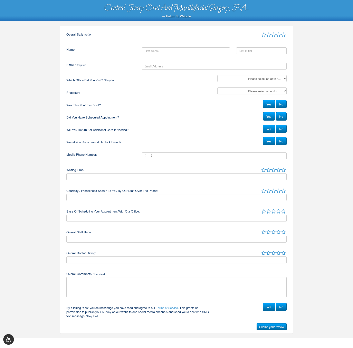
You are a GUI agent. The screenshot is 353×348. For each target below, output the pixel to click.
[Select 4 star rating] (278, 35)
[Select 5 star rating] (283, 35)
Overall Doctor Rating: (81, 253)
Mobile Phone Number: (81, 154)
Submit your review (271, 327)
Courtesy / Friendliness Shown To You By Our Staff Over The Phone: (112, 191)
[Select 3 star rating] (273, 35)
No (281, 104)
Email (76, 65)
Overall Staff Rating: (79, 232)
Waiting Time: (75, 170)
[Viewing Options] (8, 339)
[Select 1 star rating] (263, 35)
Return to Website (178, 16)
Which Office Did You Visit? (90, 80)
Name (70, 49)
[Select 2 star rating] (268, 35)
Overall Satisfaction (79, 34)
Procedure (73, 93)
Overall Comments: (85, 274)
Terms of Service (167, 308)
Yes (268, 104)
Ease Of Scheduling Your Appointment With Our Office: (103, 211)
